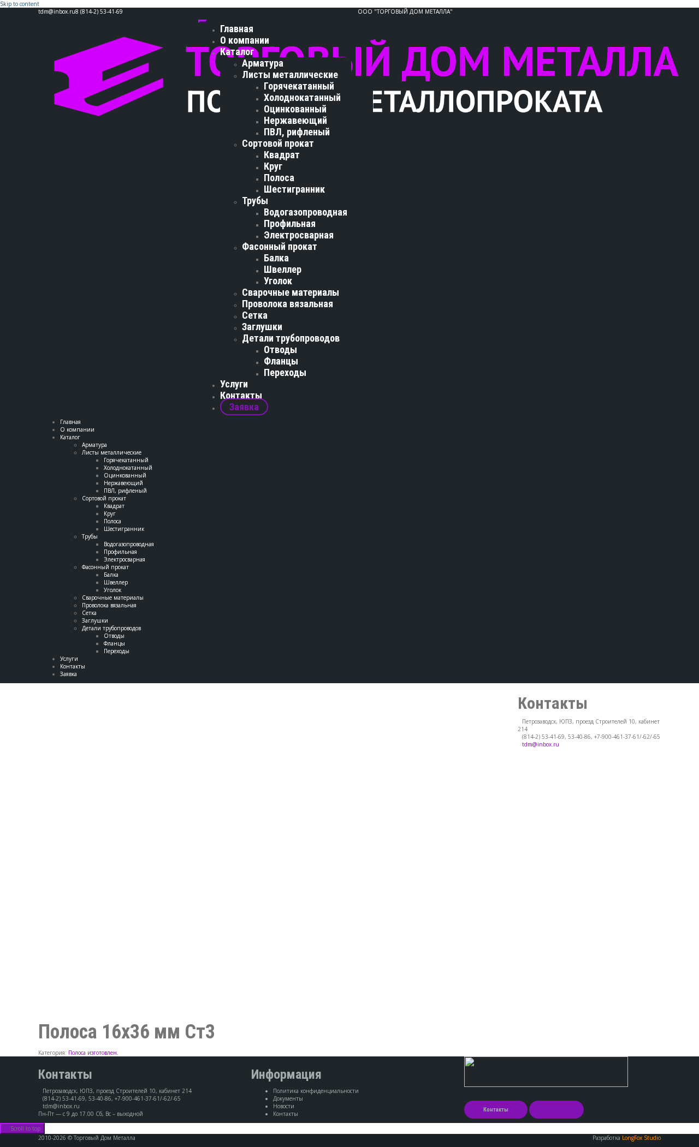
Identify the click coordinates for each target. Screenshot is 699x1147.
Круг (273, 166)
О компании (244, 40)
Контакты (241, 395)
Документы (288, 1098)
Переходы (285, 372)
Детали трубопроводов (291, 338)
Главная (236, 28)
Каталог (237, 51)
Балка (276, 258)
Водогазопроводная (305, 212)
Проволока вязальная (287, 303)
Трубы (255, 200)
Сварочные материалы (290, 292)
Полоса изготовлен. (93, 1052)
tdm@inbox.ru (540, 744)
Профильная (290, 223)
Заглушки (262, 326)
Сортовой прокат (278, 143)
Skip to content (19, 4)
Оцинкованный (295, 109)
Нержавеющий (295, 120)
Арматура (262, 63)
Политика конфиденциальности (316, 1091)
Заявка (244, 407)
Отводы (280, 349)
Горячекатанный (299, 86)
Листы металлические (290, 74)
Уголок (278, 280)
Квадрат (282, 154)
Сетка (255, 315)
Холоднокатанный (302, 97)
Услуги (234, 384)
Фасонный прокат (279, 246)
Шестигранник (294, 189)
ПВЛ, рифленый (297, 132)
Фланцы (281, 361)
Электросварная (299, 235)
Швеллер (282, 269)
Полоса (279, 177)
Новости (283, 1106)
